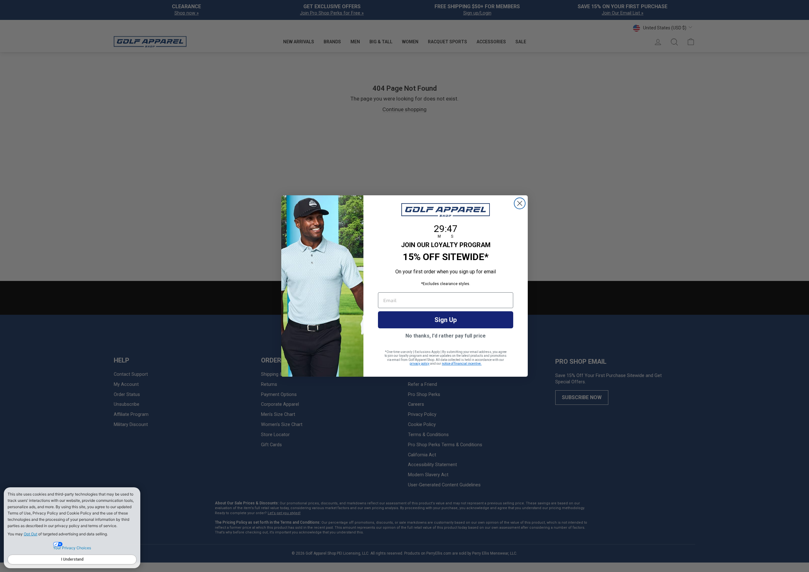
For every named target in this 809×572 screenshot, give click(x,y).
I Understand (72, 559)
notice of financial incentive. (462, 363)
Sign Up (446, 320)
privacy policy (419, 363)
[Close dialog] (519, 203)
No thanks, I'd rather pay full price (445, 336)
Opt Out (30, 534)
